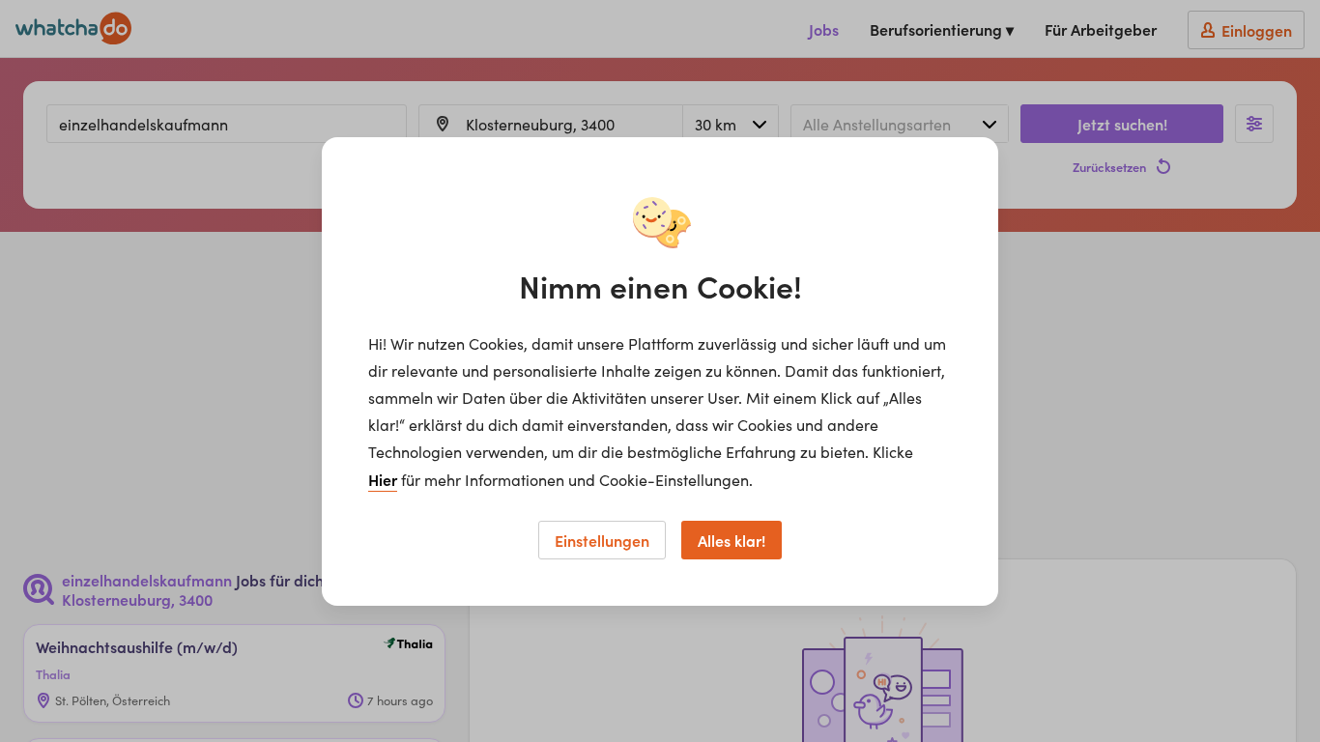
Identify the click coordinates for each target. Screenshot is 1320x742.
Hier (382, 479)
